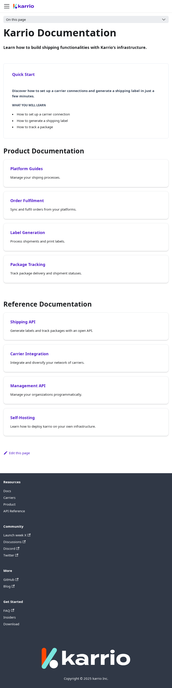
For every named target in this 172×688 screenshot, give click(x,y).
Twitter (8, 555)
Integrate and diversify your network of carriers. (47, 358)
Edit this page (19, 453)
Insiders (9, 617)
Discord (9, 548)
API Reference (14, 511)
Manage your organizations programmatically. (46, 390)
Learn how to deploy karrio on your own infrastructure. (53, 422)
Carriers (9, 497)
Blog (7, 586)
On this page (16, 19)
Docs (7, 491)
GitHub (8, 579)
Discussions (12, 542)
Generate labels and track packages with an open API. (51, 326)
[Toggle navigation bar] (6, 6)
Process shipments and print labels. (37, 236)
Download (11, 624)
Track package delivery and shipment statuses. (46, 268)
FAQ (6, 610)
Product (9, 504)
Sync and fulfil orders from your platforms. (43, 204)
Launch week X (14, 535)
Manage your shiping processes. (35, 173)
